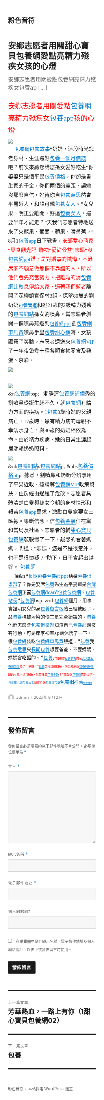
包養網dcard (44, 592)
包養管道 (27, 305)
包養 (52, 412)
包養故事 (39, 149)
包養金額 (65, 521)
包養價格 (54, 177)
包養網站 (23, 314)
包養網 (80, 106)
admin (22, 697)
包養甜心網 (57, 333)
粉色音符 (21, 20)
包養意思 (70, 195)
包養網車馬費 (50, 641)
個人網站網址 (20, 911)
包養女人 (65, 204)
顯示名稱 (18, 854)
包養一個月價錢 (68, 158)
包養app (62, 118)
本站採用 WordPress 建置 (50, 1088)
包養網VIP (82, 342)
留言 (14, 766)
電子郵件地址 (22, 882)
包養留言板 (52, 609)
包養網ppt (19, 259)
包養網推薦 (71, 682)
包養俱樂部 (42, 625)
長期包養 (37, 576)
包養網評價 (72, 394)
